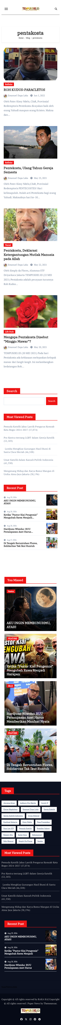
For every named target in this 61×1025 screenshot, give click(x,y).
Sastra (11, 591)
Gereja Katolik (49, 809)
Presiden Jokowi (43, 828)
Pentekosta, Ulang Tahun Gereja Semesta (28, 170)
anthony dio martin (28, 803)
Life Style (9, 331)
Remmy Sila (8, 835)
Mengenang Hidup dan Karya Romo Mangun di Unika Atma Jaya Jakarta (29, 472)
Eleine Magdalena (10, 809)
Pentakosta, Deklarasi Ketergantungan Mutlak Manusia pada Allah (29, 254)
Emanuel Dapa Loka (18, 95)
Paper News (34, 1003)
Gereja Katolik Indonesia (13, 816)
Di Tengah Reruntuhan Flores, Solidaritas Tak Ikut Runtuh (20, 544)
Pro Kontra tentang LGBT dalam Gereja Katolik (29, 437)
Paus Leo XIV (8, 828)
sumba (40, 841)
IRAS (10, 685)
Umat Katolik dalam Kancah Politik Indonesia (28, 459)
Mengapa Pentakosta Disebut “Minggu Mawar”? (26, 339)
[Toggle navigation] (6, 9)
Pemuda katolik (25, 828)
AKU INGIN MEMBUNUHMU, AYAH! (20, 502)
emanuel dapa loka (30, 809)
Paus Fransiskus (43, 822)
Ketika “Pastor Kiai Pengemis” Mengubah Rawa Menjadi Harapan (21, 517)
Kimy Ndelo (27, 822)
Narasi (8, 245)
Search (12, 391)
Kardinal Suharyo (10, 822)
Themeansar (50, 1003)
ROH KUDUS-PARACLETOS (24, 89)
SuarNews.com (11, 560)
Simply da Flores (25, 841)
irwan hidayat (33, 816)
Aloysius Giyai (9, 803)
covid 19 (44, 803)
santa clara (22, 835)
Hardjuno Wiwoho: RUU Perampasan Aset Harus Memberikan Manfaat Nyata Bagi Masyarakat (22, 533)
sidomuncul (37, 835)
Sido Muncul (8, 841)
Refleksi (8, 84)
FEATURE (12, 638)
